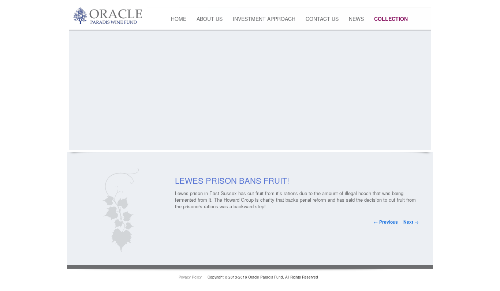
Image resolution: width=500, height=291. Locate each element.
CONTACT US (322, 18)
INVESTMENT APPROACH (264, 18)
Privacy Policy (190, 277)
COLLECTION (391, 18)
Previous (386, 222)
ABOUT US (210, 18)
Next (411, 222)
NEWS (356, 18)
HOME (178, 18)
